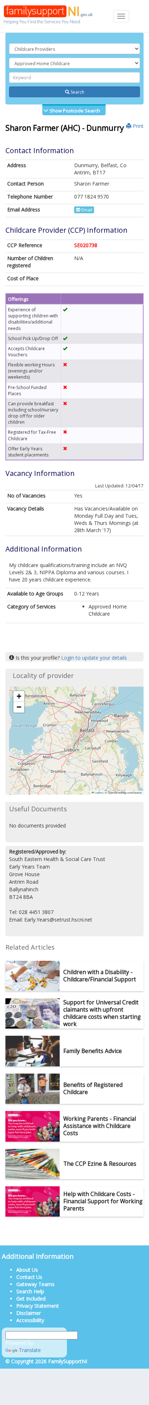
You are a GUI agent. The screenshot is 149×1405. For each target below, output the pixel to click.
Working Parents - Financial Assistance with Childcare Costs (99, 1126)
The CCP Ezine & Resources (99, 1164)
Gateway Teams (35, 1284)
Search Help (30, 1291)
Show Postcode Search (74, 110)
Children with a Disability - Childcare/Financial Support (99, 975)
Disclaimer (28, 1313)
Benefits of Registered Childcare (93, 1088)
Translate (30, 1350)
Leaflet (98, 792)
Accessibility (30, 1320)
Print (137, 125)
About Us (27, 1269)
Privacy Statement (37, 1305)
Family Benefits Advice (92, 1051)
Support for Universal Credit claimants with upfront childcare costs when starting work (102, 1013)
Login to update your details (94, 657)
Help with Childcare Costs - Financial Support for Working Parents (102, 1201)
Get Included (31, 1298)
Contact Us (29, 1277)
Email (86, 210)
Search (76, 92)
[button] (76, 733)
